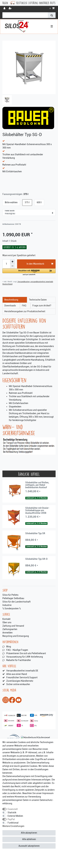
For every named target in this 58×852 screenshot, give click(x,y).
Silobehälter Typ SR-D (36, 559)
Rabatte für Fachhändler (18, 660)
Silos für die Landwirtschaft (16, 601)
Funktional (13, 822)
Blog (8, 646)
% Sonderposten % (11, 608)
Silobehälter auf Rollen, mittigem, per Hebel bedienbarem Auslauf (37, 485)
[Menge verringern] (12, 266)
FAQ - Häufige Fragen (17, 650)
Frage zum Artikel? (41, 305)
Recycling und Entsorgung (15, 636)
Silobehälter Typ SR (35, 533)
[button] (29, 272)
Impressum (47, 793)
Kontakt (6, 619)
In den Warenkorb (35, 263)
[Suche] (52, 15)
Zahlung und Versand (13, 626)
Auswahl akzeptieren (29, 846)
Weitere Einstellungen (13, 826)
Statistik (12, 812)
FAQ (24, 305)
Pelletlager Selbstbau (13, 598)
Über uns (6, 622)
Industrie (6, 605)
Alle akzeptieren (29, 832)
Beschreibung (11, 299)
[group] (14, 491)
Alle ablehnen (29, 839)
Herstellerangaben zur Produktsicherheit (24, 311)
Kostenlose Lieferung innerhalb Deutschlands (30, 3)
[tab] (14, 300)
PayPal (11, 819)
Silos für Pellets (10, 595)
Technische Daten (38, 299)
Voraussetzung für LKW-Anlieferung (24, 656)
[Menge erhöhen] (12, 261)
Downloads (10, 305)
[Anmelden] (4, 8)
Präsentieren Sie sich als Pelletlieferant (26, 653)
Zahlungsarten (9, 629)
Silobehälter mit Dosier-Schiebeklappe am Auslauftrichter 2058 (37, 510)
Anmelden (7, 632)
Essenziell (13, 809)
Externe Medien (15, 816)
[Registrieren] (10, 8)
